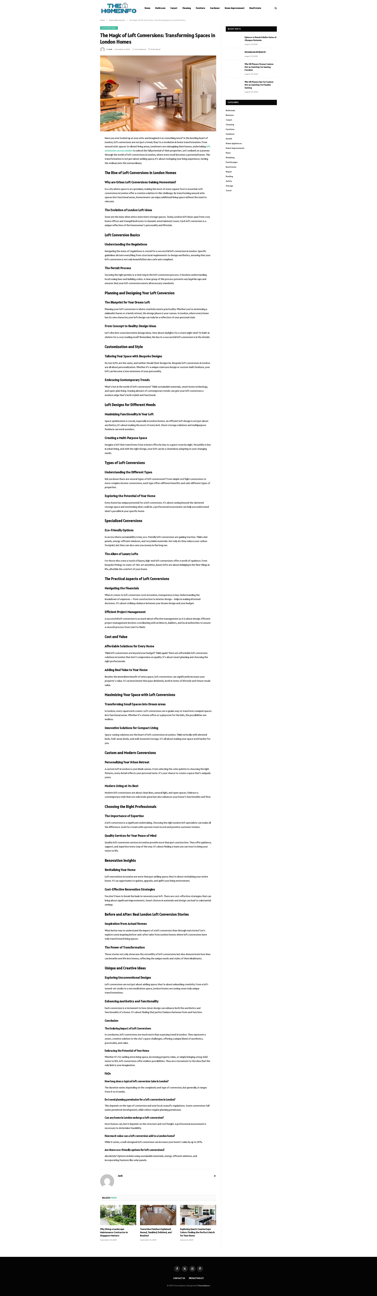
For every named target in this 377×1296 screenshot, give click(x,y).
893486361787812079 (255, 52)
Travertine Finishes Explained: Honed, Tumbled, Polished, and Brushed (156, 1232)
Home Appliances (234, 143)
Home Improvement (234, 8)
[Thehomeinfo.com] (118, 8)
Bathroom (160, 8)
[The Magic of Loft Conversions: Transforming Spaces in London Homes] (158, 93)
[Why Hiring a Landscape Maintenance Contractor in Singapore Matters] (118, 1215)
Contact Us (179, 1278)
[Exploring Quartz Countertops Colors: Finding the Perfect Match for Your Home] (198, 1215)
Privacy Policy (196, 1278)
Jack (110, 49)
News (228, 152)
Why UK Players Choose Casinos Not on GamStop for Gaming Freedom (259, 67)
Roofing (229, 176)
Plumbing (230, 157)
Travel (229, 190)
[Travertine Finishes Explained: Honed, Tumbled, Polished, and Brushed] (158, 1215)
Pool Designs (232, 162)
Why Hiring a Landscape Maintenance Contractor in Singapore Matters (114, 1232)
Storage (229, 185)
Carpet (173, 8)
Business (230, 115)
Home (147, 8)
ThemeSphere (203, 1285)
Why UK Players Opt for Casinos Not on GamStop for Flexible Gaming (259, 85)
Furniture (200, 8)
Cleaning (186, 8)
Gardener (215, 8)
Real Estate (255, 8)
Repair (229, 171)
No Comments (140, 49)
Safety (229, 181)
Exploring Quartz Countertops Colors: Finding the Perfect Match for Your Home (197, 1232)
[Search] (275, 8)
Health (229, 138)
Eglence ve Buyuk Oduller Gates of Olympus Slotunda (260, 39)
